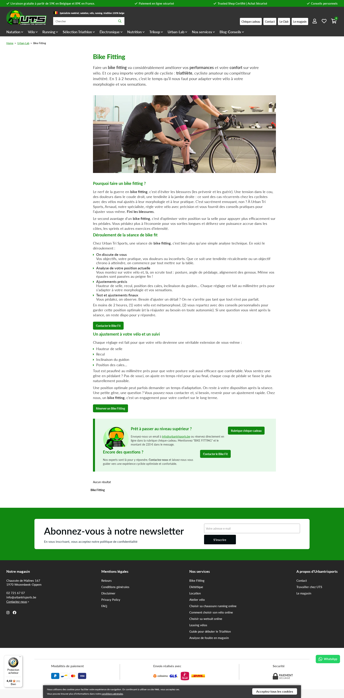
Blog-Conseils (230, 32)
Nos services (202, 32)
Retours (106, 580)
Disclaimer (108, 593)
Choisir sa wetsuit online (205, 619)
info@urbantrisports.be (176, 436)
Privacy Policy (110, 600)
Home (9, 43)
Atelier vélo (197, 600)
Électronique (110, 32)
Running (48, 32)
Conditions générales (115, 587)
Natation (13, 32)
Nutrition (134, 32)
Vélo (31, 32)
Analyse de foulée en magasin (209, 638)
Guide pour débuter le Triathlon (210, 631)
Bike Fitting (196, 580)
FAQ (104, 606)
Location (195, 593)
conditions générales (112, 693)
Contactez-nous (16, 602)
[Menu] (20, 657)
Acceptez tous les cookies (274, 691)
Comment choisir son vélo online (211, 612)
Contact (301, 580)
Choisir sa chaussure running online (212, 606)
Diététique (196, 587)
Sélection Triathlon (77, 32)
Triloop (154, 32)
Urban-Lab (176, 32)
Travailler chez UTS (309, 587)
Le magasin (303, 593)
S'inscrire (219, 539)
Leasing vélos (198, 625)
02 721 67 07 (15, 593)
